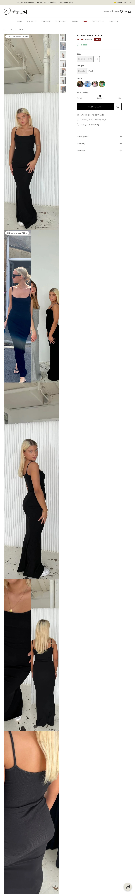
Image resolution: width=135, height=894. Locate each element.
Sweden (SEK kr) (121, 2)
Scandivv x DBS (98, 21)
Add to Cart (95, 107)
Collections (113, 21)
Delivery (81, 143)
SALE (85, 21)
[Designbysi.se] (16, 11)
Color (79, 78)
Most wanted (32, 21)
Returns (81, 150)
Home (6, 30)
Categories (46, 21)
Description (82, 136)
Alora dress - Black (16, 30)
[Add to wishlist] (118, 106)
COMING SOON (61, 21)
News (19, 21)
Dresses (75, 21)
